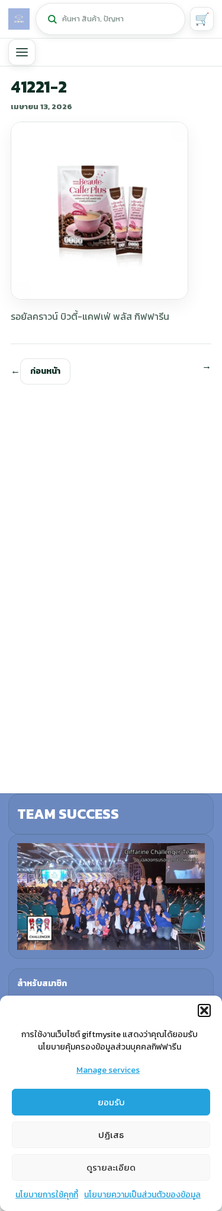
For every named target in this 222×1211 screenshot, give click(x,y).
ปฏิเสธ (111, 1135)
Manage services (108, 1070)
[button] (204, 1010)
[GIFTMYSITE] (19, 19)
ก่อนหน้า (45, 371)
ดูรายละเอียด (111, 1167)
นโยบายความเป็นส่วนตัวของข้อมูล (142, 1194)
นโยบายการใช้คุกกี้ (46, 1194)
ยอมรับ (111, 1102)
